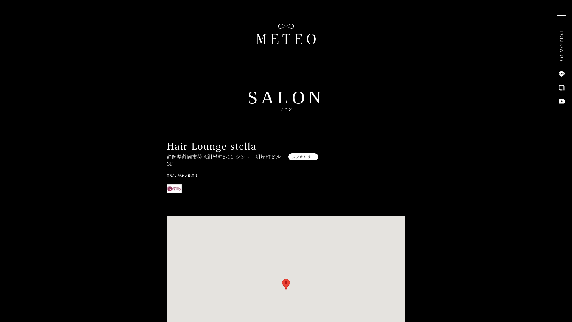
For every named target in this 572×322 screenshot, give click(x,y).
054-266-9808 (182, 175)
